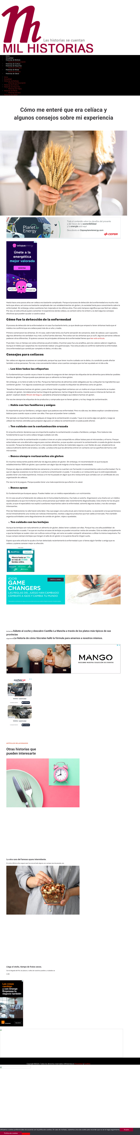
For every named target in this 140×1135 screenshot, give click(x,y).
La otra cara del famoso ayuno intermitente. (26, 859)
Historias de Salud (12, 74)
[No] (26, 1134)
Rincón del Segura (34, 395)
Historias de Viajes (15, 68)
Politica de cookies (11, 1133)
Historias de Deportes (14, 66)
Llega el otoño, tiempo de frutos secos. (24, 966)
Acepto (126, 1130)
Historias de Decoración (17, 62)
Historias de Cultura (13, 64)
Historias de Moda (12, 70)
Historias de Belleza (13, 60)
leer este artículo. (97, 338)
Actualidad (9, 58)
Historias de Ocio (14, 72)
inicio (8, 56)
